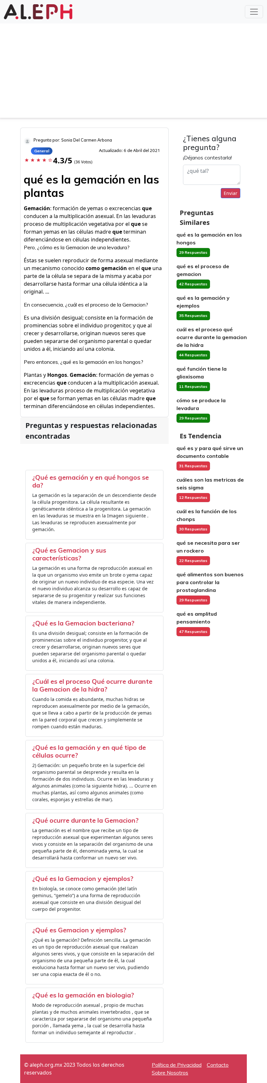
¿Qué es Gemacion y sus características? (69, 554)
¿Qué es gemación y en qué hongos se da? (90, 481)
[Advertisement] (133, 72)
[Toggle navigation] (254, 11)
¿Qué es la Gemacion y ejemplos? (83, 878)
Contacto (218, 1065)
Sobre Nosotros (170, 1072)
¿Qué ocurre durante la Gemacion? (85, 820)
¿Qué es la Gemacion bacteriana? (83, 623)
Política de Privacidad (177, 1065)
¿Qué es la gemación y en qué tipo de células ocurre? (89, 751)
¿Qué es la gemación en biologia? (83, 995)
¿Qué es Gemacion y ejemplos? (79, 930)
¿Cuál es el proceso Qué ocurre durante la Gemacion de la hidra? (92, 685)
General (41, 150)
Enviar (230, 193)
